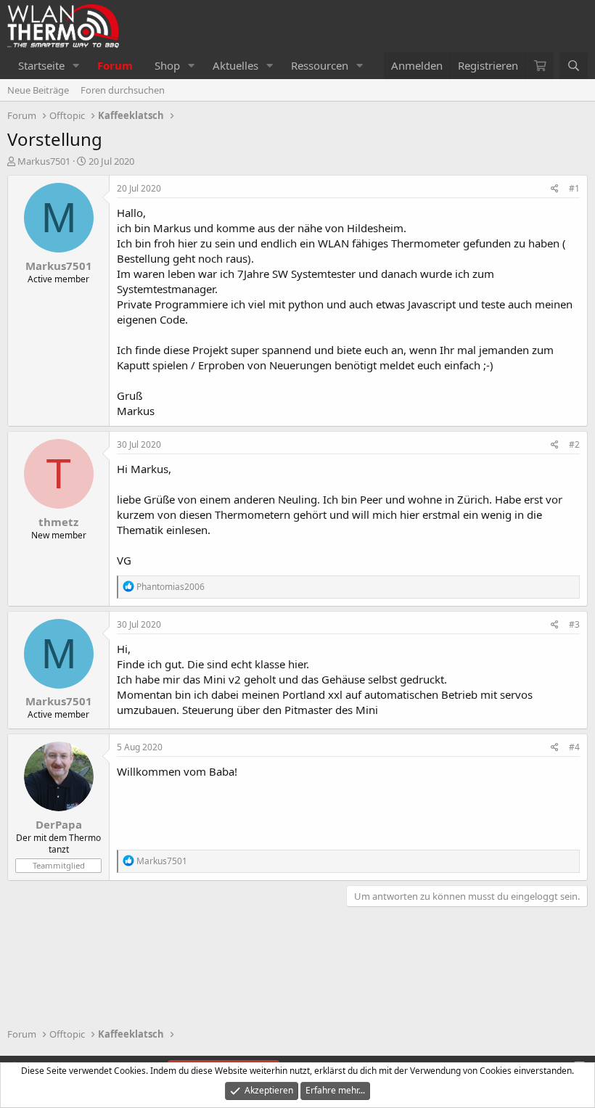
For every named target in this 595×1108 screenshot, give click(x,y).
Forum (115, 65)
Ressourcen (319, 65)
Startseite (41, 65)
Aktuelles (235, 65)
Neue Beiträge (38, 90)
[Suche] (573, 65)
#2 (574, 444)
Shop (167, 65)
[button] (76, 65)
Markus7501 (43, 161)
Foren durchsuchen (123, 90)
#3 (574, 624)
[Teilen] (555, 189)
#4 (574, 747)
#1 (574, 188)
